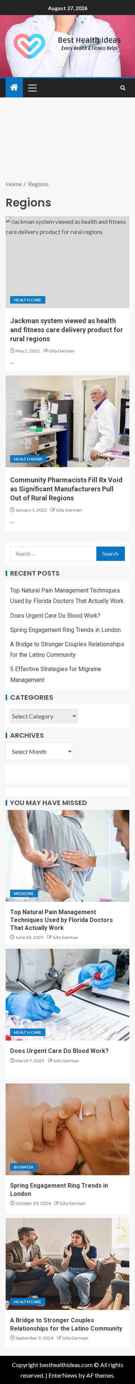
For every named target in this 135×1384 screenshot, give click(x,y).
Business (24, 1167)
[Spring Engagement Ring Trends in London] (67, 1129)
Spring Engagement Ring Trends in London (65, 630)
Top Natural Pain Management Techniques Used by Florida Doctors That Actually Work (61, 920)
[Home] (14, 87)
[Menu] (31, 87)
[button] (31, 87)
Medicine (24, 893)
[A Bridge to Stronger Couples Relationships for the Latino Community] (67, 1264)
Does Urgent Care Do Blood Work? (55, 615)
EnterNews (62, 1375)
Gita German (62, 351)
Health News (28, 459)
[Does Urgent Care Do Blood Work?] (67, 995)
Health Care (28, 300)
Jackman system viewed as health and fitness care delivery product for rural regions (66, 330)
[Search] (123, 88)
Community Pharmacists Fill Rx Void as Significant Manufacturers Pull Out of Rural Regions (66, 489)
